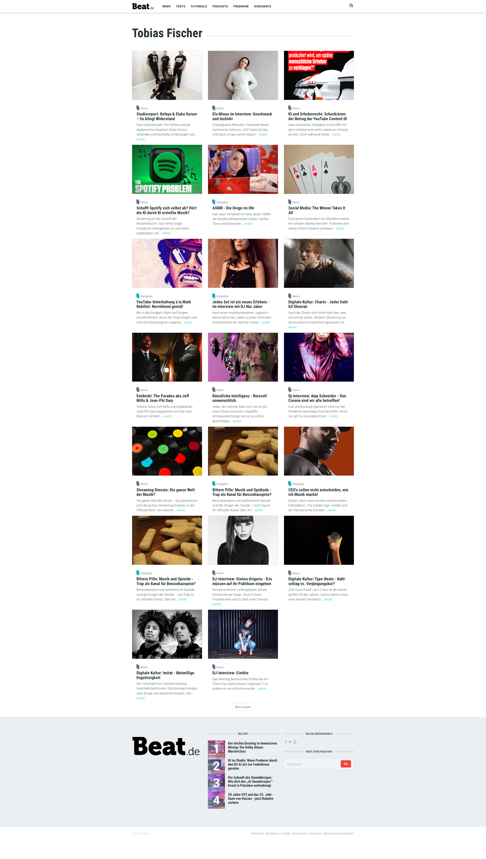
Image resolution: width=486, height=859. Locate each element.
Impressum (315, 833)
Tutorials (199, 6)
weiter (140, 139)
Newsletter (257, 833)
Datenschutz (299, 833)
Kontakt (286, 833)
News (166, 6)
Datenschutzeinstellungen (338, 833)
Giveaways (262, 6)
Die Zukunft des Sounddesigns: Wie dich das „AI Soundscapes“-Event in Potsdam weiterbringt (251, 781)
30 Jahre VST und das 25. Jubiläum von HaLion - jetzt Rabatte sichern (250, 798)
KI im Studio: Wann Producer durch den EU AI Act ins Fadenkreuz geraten (252, 764)
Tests (180, 6)
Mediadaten (273, 833)
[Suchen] (351, 5)
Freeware (241, 6)
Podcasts (220, 6)
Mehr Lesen (243, 707)
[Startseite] (143, 6)
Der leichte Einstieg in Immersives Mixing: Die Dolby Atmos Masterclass (252, 747)
